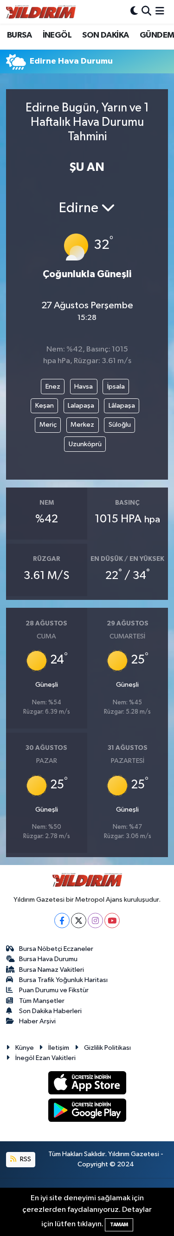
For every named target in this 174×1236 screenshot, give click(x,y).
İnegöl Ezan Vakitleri (45, 1057)
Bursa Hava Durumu (48, 959)
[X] (78, 920)
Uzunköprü (85, 444)
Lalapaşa (81, 405)
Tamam (119, 1224)
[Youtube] (112, 920)
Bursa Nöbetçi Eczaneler (56, 948)
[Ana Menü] (159, 12)
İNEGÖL (57, 35)
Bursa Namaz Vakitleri (51, 969)
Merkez (82, 424)
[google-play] (87, 1112)
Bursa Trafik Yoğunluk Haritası (63, 979)
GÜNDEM (157, 35)
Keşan (44, 405)
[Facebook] (62, 920)
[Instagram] (95, 920)
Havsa (83, 386)
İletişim (58, 1047)
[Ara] (146, 12)
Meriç (48, 424)
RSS (25, 1159)
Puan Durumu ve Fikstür (54, 990)
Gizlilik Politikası (107, 1047)
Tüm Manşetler (41, 1000)
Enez (52, 386)
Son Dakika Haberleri (50, 1011)
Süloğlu (120, 424)
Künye (24, 1047)
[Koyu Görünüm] (134, 12)
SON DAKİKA (105, 35)
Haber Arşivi (37, 1021)
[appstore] (87, 1084)
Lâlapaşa (122, 405)
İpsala (116, 386)
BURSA (19, 35)
